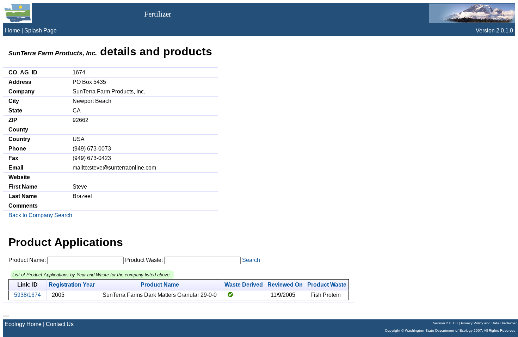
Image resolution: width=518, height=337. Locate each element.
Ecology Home (23, 324)
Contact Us (60, 324)
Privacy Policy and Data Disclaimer (489, 323)
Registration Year (72, 285)
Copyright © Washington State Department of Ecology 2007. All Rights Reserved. (451, 330)
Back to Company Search (40, 215)
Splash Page (40, 30)
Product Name (160, 285)
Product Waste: (144, 260)
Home (12, 30)
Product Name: (27, 260)
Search (251, 260)
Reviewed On (285, 285)
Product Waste (326, 285)
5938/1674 (27, 295)
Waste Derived (243, 285)
